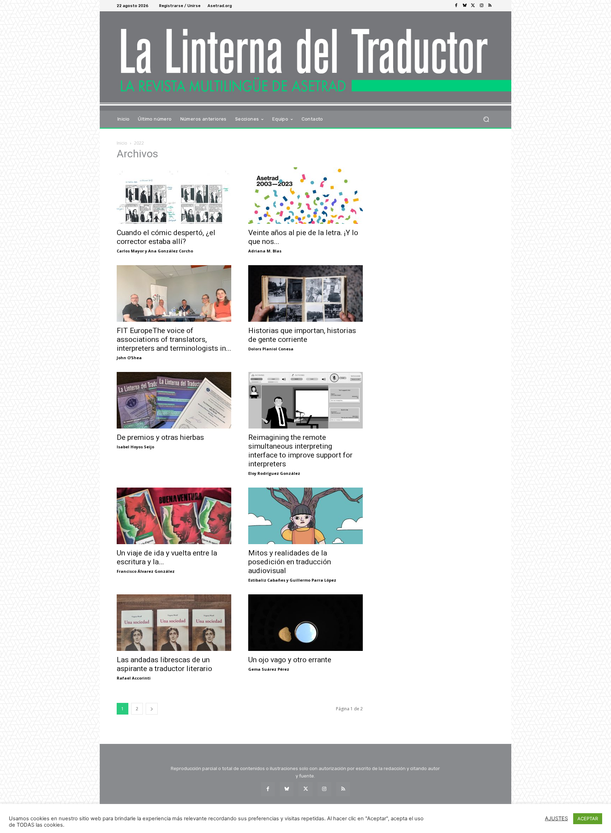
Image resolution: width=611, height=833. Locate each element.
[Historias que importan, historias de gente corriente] (305, 293)
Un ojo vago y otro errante (289, 660)
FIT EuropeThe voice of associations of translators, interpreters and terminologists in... (174, 339)
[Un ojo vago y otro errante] (305, 622)
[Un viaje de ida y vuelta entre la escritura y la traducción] (174, 516)
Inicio (122, 143)
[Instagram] (481, 5)
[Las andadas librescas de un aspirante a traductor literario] (174, 622)
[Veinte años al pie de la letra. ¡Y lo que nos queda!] (305, 195)
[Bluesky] (464, 5)
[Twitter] (473, 5)
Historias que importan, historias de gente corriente (302, 335)
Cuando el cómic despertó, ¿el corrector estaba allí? (166, 237)
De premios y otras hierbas (160, 437)
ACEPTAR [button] (587, 818)
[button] (486, 119)
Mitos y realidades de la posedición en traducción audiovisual (289, 562)
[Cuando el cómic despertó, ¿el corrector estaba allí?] (174, 195)
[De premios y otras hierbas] (174, 400)
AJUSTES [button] (556, 818)
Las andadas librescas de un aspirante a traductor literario (164, 664)
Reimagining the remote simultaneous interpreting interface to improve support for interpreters (300, 450)
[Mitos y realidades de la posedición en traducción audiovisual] (305, 516)
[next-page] (152, 709)
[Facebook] (456, 5)
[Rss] (490, 5)
